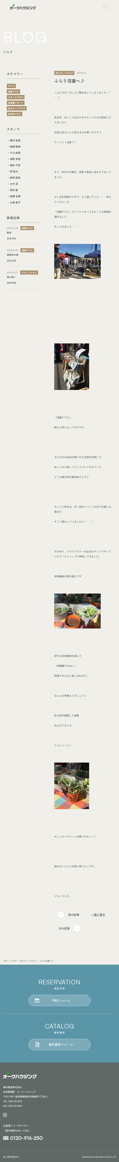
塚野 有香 (15, 159)
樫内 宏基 (15, 140)
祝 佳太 (14, 171)
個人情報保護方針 (11, 1156)
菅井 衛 (14, 190)
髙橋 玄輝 (15, 196)
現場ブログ (13, 91)
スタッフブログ (15, 97)
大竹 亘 (14, 184)
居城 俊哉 (15, 177)
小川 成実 (15, 153)
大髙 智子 (15, 202)
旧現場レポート (15, 102)
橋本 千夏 (15, 165)
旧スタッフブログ (16, 108)
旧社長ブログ (14, 113)
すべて (11, 86)
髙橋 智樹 (15, 146)
